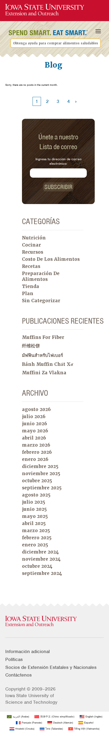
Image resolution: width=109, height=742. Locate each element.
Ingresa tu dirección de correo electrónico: (58, 161)
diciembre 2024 (40, 552)
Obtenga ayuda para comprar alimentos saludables (55, 43)
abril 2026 (34, 438)
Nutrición (34, 238)
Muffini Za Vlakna (44, 373)
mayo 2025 (35, 516)
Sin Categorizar (41, 301)
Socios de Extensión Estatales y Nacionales (51, 667)
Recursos (32, 252)
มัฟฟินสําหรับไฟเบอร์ (42, 355)
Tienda (30, 286)
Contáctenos (18, 675)
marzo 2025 (36, 530)
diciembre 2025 (40, 466)
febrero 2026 (37, 452)
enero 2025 (35, 545)
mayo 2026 (35, 431)
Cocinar (31, 245)
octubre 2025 (37, 481)
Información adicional (27, 651)
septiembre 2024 (42, 573)
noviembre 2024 (41, 559)
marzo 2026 (36, 445)
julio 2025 (33, 502)
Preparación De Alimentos (41, 276)
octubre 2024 (37, 566)
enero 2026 (35, 459)
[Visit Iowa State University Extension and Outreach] (54, 621)
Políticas (14, 659)
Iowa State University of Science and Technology (31, 699)
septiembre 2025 (42, 488)
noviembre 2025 (41, 473)
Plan (27, 293)
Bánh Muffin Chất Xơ (47, 364)
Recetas (31, 266)
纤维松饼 (31, 346)
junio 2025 (34, 509)
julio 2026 (34, 416)
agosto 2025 (36, 495)
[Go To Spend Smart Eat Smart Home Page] (44, 10)
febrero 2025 (37, 538)
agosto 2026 (36, 409)
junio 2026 (34, 424)
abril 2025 (34, 523)
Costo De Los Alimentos (51, 259)
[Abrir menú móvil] (98, 31)
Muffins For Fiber (43, 337)
